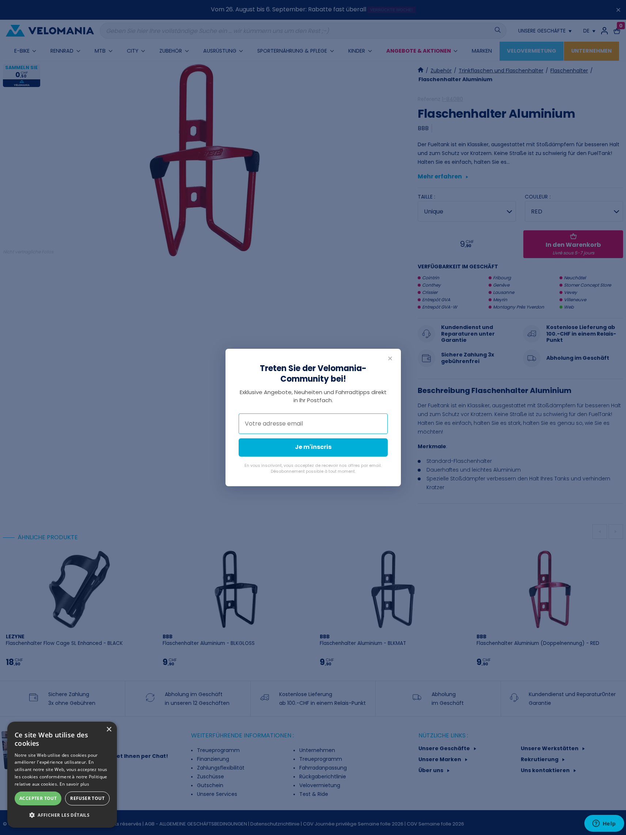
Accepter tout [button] (38, 798)
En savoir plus (74, 784)
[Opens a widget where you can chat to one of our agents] (604, 824)
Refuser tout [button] (87, 798)
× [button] (108, 729)
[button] (62, 815)
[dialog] (62, 775)
